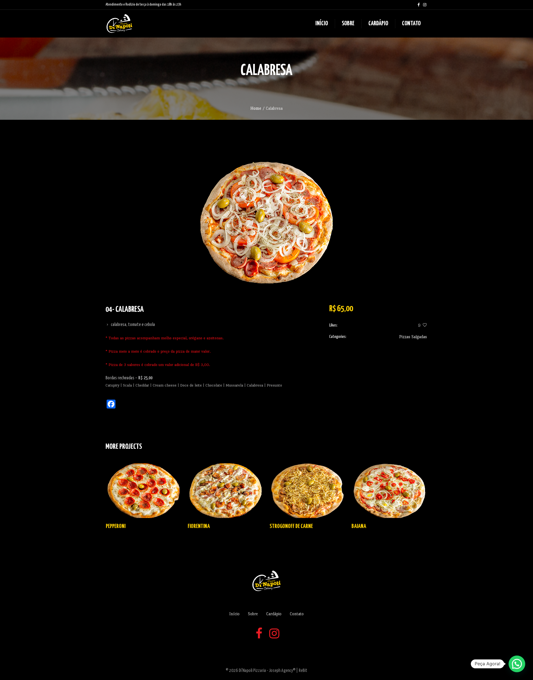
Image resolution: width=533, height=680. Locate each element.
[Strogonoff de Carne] (307, 490)
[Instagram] (425, 5)
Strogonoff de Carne (291, 526)
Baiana (358, 526)
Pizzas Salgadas (413, 336)
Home (255, 108)
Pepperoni (115, 526)
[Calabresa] (266, 222)
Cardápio (273, 613)
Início (234, 613)
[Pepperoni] (144, 490)
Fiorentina (199, 526)
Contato (297, 613)
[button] (517, 664)
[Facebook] (418, 5)
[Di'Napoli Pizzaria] (266, 580)
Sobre (253, 613)
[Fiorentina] (225, 490)
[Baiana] (389, 490)
